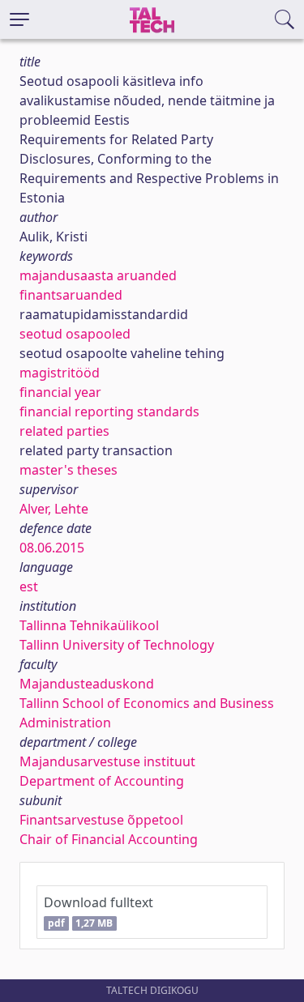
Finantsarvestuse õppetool (101, 820)
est (28, 586)
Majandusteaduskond (86, 684)
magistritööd (59, 373)
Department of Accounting (101, 781)
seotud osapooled (75, 334)
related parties (64, 431)
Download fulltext (98, 911)
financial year (60, 392)
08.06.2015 (51, 547)
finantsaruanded (70, 295)
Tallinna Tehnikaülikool (89, 625)
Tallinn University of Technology (116, 645)
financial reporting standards (109, 411)
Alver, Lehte (53, 509)
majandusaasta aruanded (98, 275)
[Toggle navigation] (19, 19)
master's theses (68, 470)
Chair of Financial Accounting (108, 839)
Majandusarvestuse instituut (107, 761)
